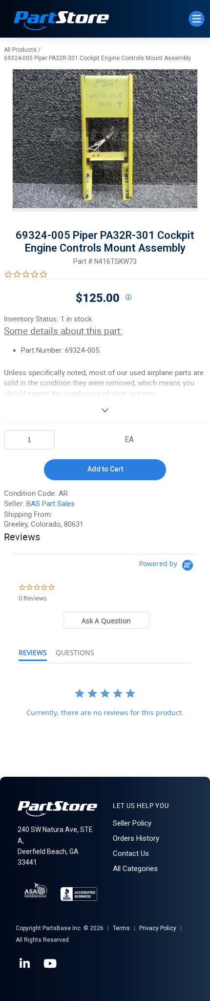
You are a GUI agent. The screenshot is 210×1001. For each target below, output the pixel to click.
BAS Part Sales (50, 503)
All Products (20, 49)
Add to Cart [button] (105, 469)
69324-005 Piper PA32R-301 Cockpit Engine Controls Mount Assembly (97, 58)
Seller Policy (132, 823)
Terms (121, 928)
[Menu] (196, 18)
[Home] (61, 21)
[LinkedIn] (25, 964)
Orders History (136, 838)
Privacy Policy (157, 928)
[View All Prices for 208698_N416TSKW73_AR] (128, 297)
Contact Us (131, 853)
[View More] (105, 410)
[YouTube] (51, 964)
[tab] (106, 620)
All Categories (135, 868)
